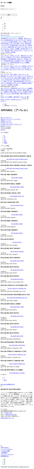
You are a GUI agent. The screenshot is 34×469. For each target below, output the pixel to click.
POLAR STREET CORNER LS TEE (17, 354)
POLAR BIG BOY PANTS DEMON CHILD (17, 159)
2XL (5, 141)
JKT (16, 66)
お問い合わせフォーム (7, 418)
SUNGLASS (13, 79)
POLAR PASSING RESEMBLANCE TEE (17, 297)
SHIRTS (15, 67)
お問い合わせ (5, 447)
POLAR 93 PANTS (17, 242)
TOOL (15, 48)
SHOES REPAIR (20, 62)
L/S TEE (14, 69)
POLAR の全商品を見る (8, 384)
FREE (5, 143)
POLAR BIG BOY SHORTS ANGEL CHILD (17, 168)
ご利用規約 (4, 452)
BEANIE (9, 76)
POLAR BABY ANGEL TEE (17, 196)
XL (5, 140)
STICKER (13, 83)
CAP (24, 74)
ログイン (3, 101)
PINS (8, 81)
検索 (9, 14)
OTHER (10, 52)
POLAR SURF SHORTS (17, 233)
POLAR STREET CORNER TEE (17, 363)
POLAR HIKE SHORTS (17, 214)
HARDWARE (18, 45)
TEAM (16, 99)
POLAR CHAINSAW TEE (17, 205)
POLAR (3, 129)
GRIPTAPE (16, 47)
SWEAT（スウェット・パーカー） (11, 119)
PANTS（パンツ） (6, 126)
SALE (7, 97)
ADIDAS (13, 57)
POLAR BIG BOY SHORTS (17, 251)
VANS (15, 55)
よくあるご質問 (5, 451)
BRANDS (22, 97)
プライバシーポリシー (7, 454)
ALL (5, 35)
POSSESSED (16, 59)
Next (5, 380)
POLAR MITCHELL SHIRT (17, 187)
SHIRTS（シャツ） (6, 121)
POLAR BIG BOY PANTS (17, 270)
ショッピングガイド (7, 449)
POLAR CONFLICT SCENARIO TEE (17, 288)
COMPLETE (12, 38)
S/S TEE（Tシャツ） (7, 122)
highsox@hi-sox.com (11, 414)
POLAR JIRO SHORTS (17, 177)
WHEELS (13, 91)
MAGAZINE (20, 78)
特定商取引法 (5, 456)
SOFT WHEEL (13, 43)
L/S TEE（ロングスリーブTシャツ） (11, 124)
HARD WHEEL (20, 42)
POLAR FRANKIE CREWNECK (17, 345)
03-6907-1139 (8, 412)
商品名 (3, 6)
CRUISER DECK (15, 40)
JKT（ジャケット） (6, 117)
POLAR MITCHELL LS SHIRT (17, 373)
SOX (14, 74)
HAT (22, 76)
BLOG (6, 99)
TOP (5, 104)
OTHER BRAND (14, 60)
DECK (8, 90)
